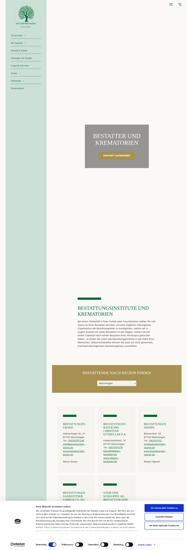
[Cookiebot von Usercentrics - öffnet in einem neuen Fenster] (18, 545)
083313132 (155, 440)
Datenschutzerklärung (57, 534)
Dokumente (16, 81)
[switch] (79, 544)
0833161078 (116, 447)
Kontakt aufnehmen (116, 155)
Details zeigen (145, 544)
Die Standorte (17, 43)
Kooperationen (17, 88)
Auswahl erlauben (164, 517)
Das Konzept (16, 35)
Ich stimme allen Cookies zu (164, 508)
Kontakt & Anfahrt (19, 50)
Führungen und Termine (21, 58)
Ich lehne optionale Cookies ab (164, 525)
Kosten (14, 73)
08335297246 (76, 440)
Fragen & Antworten (20, 65)
